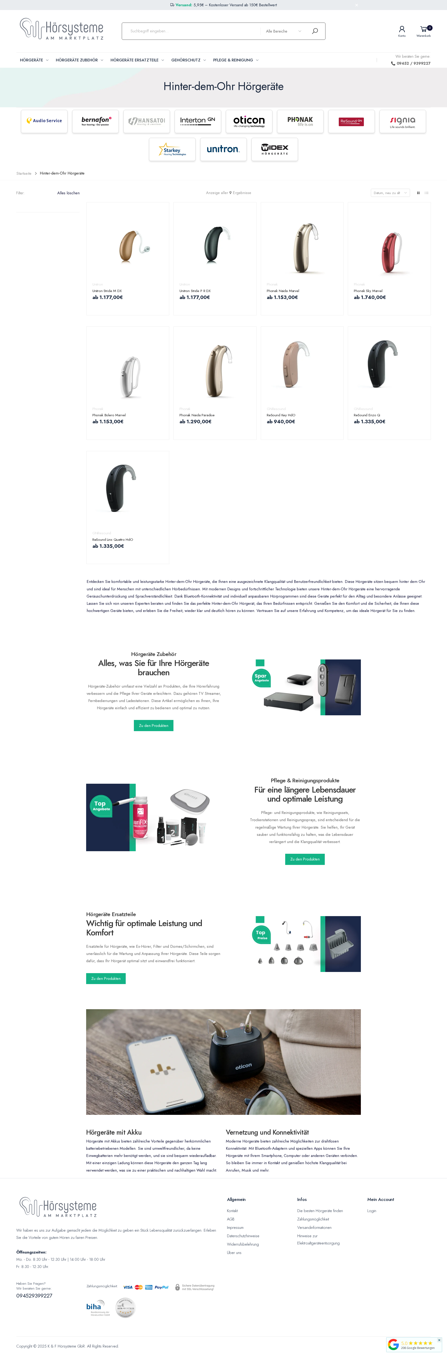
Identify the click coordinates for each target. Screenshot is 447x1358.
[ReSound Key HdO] (302, 367)
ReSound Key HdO (281, 415)
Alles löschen (68, 193)
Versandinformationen (314, 1227)
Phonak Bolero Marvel (109, 415)
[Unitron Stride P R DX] (215, 243)
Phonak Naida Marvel (283, 290)
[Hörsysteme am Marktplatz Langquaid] (393, 1344)
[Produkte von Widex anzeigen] (275, 149)
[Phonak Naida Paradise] (215, 367)
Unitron (97, 284)
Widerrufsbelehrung (243, 1244)
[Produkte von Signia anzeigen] (403, 121)
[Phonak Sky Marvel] (389, 243)
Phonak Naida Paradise (197, 415)
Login (371, 1210)
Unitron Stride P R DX (195, 290)
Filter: (20, 193)
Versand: (184, 5)
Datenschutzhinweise (243, 1236)
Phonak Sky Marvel (368, 290)
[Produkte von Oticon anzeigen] (249, 121)
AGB (230, 1219)
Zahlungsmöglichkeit (313, 1219)
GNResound (276, 408)
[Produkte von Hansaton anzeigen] (147, 121)
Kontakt (232, 1210)
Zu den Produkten (153, 725)
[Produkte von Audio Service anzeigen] (44, 121)
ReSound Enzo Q (367, 415)
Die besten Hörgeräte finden (320, 1210)
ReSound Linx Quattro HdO (112, 539)
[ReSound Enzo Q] (389, 367)
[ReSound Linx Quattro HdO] (127, 492)
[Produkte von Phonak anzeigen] (300, 121)
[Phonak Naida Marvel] (302, 243)
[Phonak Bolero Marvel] (127, 367)
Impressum (235, 1227)
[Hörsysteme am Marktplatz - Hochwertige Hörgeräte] (305, 687)
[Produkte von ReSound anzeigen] (351, 121)
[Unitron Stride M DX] (127, 243)
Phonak (272, 284)
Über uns (234, 1252)
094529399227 (34, 1295)
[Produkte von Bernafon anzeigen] (95, 121)
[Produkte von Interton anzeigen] (198, 121)
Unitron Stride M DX (107, 290)
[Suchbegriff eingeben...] (315, 31)
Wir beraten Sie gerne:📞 (411, 60)
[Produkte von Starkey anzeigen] (172, 149)
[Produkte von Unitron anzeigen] (223, 149)
